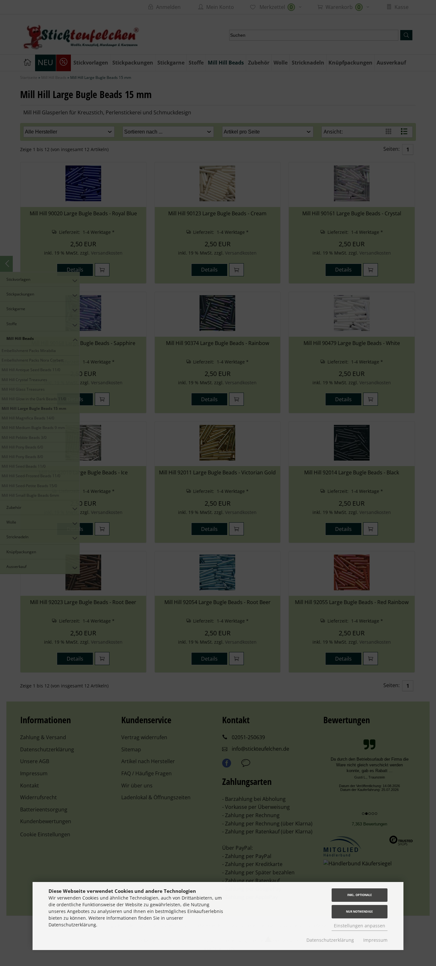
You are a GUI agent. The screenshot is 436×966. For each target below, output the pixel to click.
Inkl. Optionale (359, 895)
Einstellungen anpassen (359, 926)
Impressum (375, 940)
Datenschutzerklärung (330, 940)
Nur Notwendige (359, 911)
